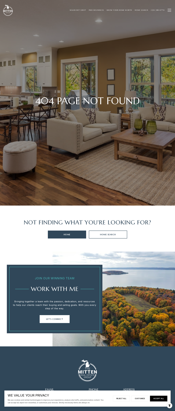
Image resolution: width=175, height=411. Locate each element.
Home (67, 234)
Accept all (158, 398)
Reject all (121, 398)
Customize (140, 398)
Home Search (108, 234)
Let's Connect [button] (54, 319)
